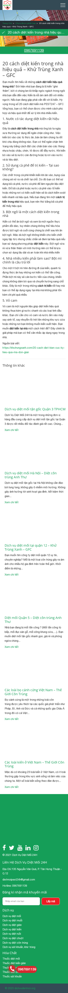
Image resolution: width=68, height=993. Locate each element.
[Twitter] (11, 848)
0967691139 (34, 50)
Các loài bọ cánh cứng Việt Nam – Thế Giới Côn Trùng (33, 692)
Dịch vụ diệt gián (12, 924)
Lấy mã (50, 901)
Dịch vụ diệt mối (11, 916)
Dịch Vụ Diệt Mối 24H (24, 854)
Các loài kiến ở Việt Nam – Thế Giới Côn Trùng (34, 764)
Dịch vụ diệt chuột (12, 938)
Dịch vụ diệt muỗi (12, 920)
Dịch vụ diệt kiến (11, 929)
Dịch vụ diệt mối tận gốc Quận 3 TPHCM (35, 409)
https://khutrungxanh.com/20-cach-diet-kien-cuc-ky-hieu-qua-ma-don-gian (33, 350)
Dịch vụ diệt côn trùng (15, 942)
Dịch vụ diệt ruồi (11, 933)
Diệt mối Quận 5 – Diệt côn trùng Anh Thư (33, 620)
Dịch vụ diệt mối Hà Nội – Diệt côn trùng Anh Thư (31, 475)
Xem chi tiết (11, 429)
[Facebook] (4, 848)
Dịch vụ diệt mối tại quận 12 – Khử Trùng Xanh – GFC (30, 547)
